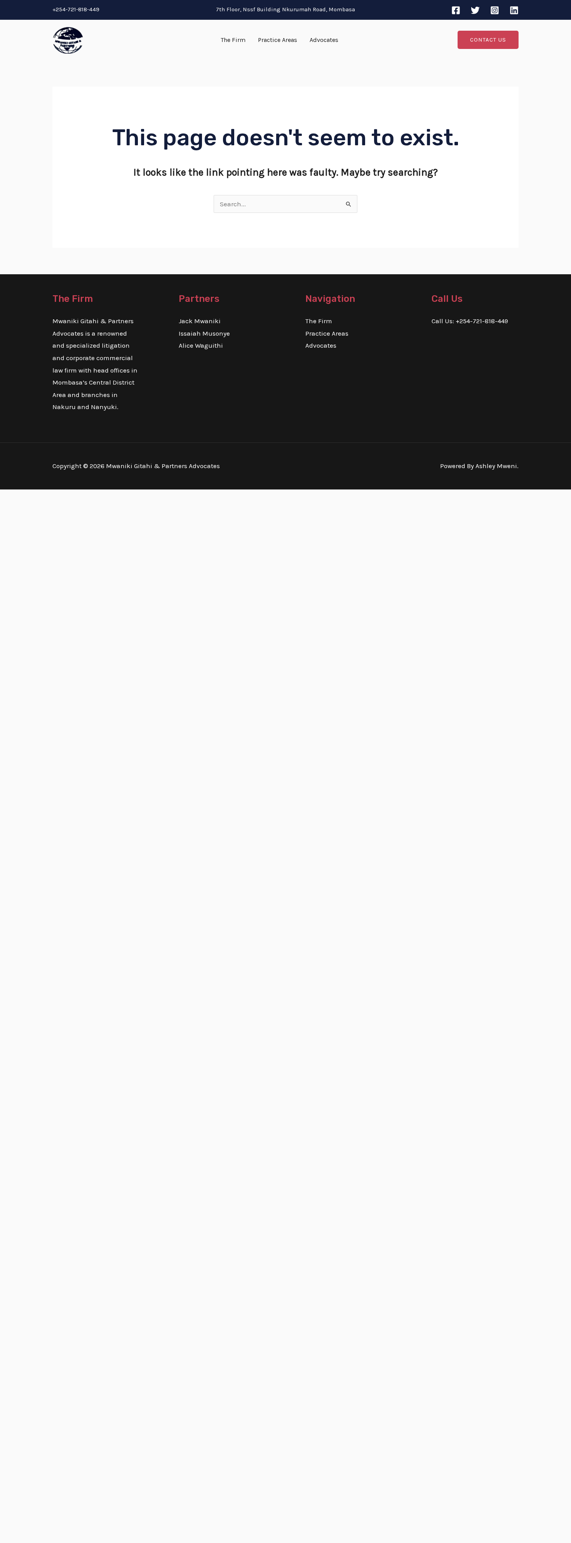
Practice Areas (277, 40)
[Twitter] (475, 10)
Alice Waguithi (201, 345)
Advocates (324, 40)
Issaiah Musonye (204, 333)
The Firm (233, 40)
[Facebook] (455, 10)
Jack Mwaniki (200, 321)
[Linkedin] (514, 10)
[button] (488, 40)
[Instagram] (494, 10)
